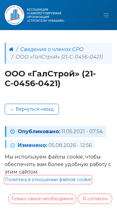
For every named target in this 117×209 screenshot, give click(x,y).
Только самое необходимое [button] (42, 198)
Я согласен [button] (95, 198)
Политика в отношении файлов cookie (48, 179)
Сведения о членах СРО (52, 49)
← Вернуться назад (32, 109)
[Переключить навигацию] (106, 15)
